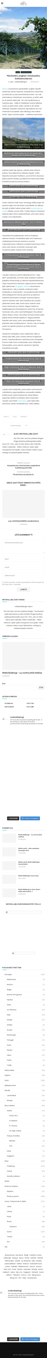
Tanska (26, 1237)
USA (27, 1146)
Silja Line (19, 1272)
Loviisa (7, 1266)
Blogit (26, 1255)
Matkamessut (23, 1266)
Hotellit (17, 1261)
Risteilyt (26, 1100)
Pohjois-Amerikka (26, 1136)
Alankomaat (26, 979)
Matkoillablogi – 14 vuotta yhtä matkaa (22, 673)
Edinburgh (7, 1258)
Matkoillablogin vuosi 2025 (28, 876)
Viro (26, 1242)
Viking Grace (36, 1275)
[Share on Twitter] (32, 425)
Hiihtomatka (9, 1261)
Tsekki (26, 1065)
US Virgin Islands (27, 1131)
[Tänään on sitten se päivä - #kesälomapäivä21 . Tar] (23, 779)
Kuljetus (25, 1075)
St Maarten (27, 1121)
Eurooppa (25, 974)
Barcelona (19, 1255)
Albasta (5, 89)
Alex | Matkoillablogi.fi (18, 82)
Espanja (26, 1000)
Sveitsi (26, 1060)
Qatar (26, 1151)
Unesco (24, 1275)
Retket (25, 1181)
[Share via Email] (37, 425)
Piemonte (23, 416)
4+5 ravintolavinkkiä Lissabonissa (23, 521)
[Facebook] (19, 1347)
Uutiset (26, 1171)
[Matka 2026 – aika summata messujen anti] (9, 851)
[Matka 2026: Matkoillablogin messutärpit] (9, 865)
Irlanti (26, 1005)
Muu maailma (25, 1105)
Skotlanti (35, 1272)
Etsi (3, 683)
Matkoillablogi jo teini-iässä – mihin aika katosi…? (29, 890)
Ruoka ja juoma (26, 1196)
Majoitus (26, 1191)
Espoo (21, 1258)
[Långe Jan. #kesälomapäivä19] (23, 810)
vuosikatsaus (32, 1278)
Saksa (26, 1055)
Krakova (26, 1264)
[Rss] (28, 1347)
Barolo (6, 416)
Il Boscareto (21, 401)
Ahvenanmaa (9, 1255)
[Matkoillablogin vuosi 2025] (9, 879)
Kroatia (26, 1030)
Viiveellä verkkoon (26, 1176)
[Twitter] (22, 1347)
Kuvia (25, 1080)
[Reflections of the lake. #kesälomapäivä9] (23, 1305)
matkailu (14, 1266)
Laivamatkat (26, 1095)
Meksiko (27, 1141)
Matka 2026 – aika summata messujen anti (28, 849)
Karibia (26, 1110)
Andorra (26, 984)
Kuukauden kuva (36, 1264)
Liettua (26, 1211)
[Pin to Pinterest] (34, 425)
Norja (26, 1216)
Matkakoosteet (25, 1085)
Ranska (26, 1050)
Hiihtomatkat (25, 1070)
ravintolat (27, 1269)
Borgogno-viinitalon (22, 286)
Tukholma (27, 1226)
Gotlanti (33, 1258)
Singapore (26, 1156)
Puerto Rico (27, 1115)
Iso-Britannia (26, 1010)
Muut (25, 1161)
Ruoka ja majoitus (25, 1186)
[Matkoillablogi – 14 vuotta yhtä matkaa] (23, 656)
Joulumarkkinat (10, 1264)
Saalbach (6, 1272)
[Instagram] (25, 1347)
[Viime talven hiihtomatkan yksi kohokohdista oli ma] (23, 730)
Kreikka (26, 1025)
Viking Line (13, 1278)
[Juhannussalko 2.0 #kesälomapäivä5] (23, 1316)
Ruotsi (26, 1221)
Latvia (26, 1206)
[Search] (45, 3)
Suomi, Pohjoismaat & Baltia (25, 1201)
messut (32, 1266)
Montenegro (26, 1035)
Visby (24, 1278)
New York (7, 1269)
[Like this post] (28, 425)
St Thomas (27, 1126)
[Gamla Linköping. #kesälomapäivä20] (23, 807)
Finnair (27, 1258)
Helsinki (40, 1258)
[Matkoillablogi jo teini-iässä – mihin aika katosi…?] (9, 892)
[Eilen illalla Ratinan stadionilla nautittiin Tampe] (23, 743)
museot (39, 1266)
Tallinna (9, 1275)
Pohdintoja (26, 1166)
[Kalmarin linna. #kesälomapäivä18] (23, 813)
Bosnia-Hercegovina (26, 994)
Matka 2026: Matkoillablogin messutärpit (29, 863)
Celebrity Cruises (35, 1255)
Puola (26, 1045)
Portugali (26, 1040)
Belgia (26, 989)
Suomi (26, 1232)
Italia (15, 416)
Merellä (25, 1090)
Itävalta (26, 1020)
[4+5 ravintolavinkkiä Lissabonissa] (23, 504)
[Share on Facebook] (30, 425)
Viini (25, 1247)
